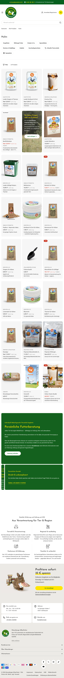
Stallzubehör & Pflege (30, 267)
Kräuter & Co (6, 183)
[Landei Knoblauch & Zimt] (32, 82)
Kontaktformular (41, 620)
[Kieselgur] (11, 334)
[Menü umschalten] (2, 12)
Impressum (30, 672)
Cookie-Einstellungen (32, 675)
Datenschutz (38, 672)
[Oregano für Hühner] (11, 252)
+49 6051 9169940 (11, 620)
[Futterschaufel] (32, 252)
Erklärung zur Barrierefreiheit (48, 675)
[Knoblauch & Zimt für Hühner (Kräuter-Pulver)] (32, 210)
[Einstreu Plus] (53, 82)
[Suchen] (60, 23)
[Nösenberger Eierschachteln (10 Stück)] (11, 376)
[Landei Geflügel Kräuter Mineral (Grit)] (11, 168)
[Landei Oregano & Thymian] (11, 82)
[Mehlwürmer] (32, 168)
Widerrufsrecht (52, 672)
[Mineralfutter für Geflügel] (53, 252)
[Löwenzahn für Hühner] (11, 294)
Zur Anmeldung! (49, 588)
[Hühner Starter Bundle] (53, 376)
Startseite (4, 28)
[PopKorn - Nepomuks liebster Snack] (11, 210)
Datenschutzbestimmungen (42, 594)
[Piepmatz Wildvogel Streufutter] (53, 334)
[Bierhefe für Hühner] (53, 168)
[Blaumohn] (32, 294)
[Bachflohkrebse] (11, 124)
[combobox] (32, 23)
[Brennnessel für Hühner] (53, 210)
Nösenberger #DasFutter (12, 672)
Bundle (46, 391)
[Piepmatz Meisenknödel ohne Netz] (32, 334)
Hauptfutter (6, 97)
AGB (45, 672)
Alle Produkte (12, 28)
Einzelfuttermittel (8, 139)
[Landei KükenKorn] (53, 124)
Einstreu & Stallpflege (51, 97)
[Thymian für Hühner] (53, 294)
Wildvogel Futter (28, 349)
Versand (16, 674)
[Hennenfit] (32, 376)
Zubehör (5, 391)
